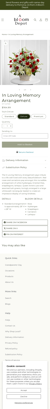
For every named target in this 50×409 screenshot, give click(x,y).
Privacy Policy (35, 384)
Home (4, 34)
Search (8, 298)
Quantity (6, 122)
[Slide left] (19, 90)
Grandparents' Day (13, 265)
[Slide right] (30, 90)
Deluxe (23, 116)
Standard (9, 116)
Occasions (9, 271)
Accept (24, 390)
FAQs (7, 320)
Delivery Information (14, 337)
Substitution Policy (13, 354)
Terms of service (12, 360)
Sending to (11, 131)
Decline (23, 396)
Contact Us (10, 326)
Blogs (7, 304)
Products (9, 276)
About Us (9, 282)
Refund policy (11, 348)
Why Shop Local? (13, 331)
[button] (35, 20)
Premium (38, 116)
